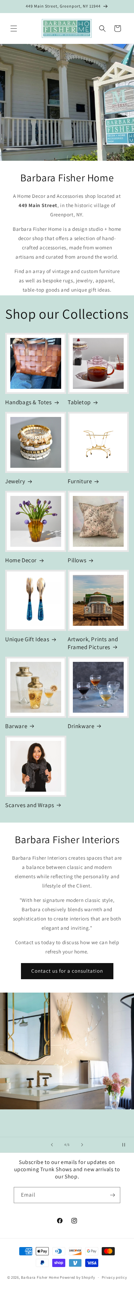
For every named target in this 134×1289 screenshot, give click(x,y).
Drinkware (81, 726)
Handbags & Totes (28, 402)
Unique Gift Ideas (27, 639)
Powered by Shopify (77, 1277)
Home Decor (21, 560)
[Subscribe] (112, 1195)
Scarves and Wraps (29, 805)
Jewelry (15, 481)
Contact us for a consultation (67, 971)
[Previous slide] (51, 1144)
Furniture (80, 481)
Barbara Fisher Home (40, 1277)
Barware (16, 726)
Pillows (77, 560)
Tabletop (79, 402)
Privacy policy (114, 1277)
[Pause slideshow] (126, 1144)
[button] (13, 28)
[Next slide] (82, 1144)
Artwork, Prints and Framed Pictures (93, 643)
